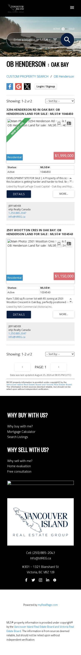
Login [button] (46, 86)
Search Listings (17, 436)
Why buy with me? (20, 426)
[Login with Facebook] (9, 89)
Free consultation (19, 471)
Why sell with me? (19, 460)
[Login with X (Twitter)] (27, 89)
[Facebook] (26, 580)
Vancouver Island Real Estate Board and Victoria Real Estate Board (39, 384)
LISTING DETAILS (19, 194)
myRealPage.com (48, 605)
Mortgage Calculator (21, 431)
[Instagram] (40, 580)
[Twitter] (33, 580)
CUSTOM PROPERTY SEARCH (27, 76)
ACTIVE (56, 28)
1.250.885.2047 (17, 213)
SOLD (72, 28)
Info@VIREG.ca (17, 216)
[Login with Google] (18, 89)
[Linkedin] (47, 580)
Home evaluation (19, 465)
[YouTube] (55, 580)
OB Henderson (64, 76)
